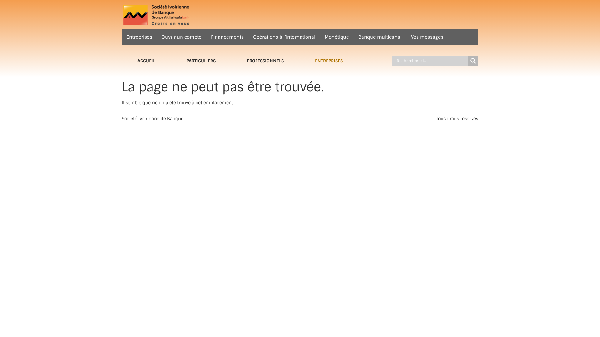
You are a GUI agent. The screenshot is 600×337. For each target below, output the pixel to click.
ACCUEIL (146, 61)
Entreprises (139, 37)
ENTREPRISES (329, 61)
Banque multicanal (380, 37)
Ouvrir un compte (182, 37)
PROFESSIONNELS (265, 61)
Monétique (337, 37)
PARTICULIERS (201, 61)
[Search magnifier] (473, 61)
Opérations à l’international (284, 37)
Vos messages (427, 37)
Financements (227, 37)
